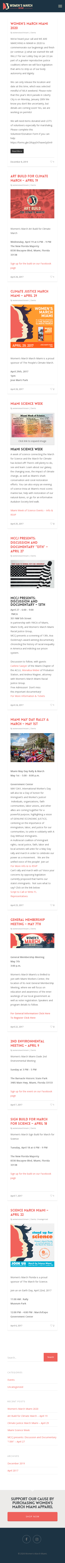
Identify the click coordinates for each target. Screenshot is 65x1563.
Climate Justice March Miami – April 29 (29, 293)
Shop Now (32, 1516)
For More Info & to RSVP (24, 866)
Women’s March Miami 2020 (23, 1408)
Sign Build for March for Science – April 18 (29, 1121)
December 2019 (16, 1463)
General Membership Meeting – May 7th (27, 922)
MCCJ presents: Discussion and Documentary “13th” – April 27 (29, 544)
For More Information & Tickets (27, 696)
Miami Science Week (26, 404)
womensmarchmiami (21, 32)
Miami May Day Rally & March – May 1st (29, 721)
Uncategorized (42, 1219)
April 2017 (13, 1470)
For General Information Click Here (30, 1013)
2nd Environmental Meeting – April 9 (27, 1043)
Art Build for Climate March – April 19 (29, 178)
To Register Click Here (23, 1017)
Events (33, 32)
